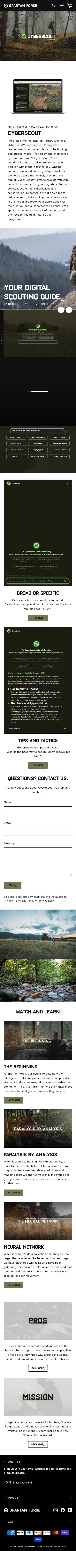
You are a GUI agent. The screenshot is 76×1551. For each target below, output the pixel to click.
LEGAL (9, 1521)
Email (7, 822)
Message (10, 843)
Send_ (13, 885)
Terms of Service (37, 900)
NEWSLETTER (14, 1462)
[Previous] (61, 310)
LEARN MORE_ (38, 1368)
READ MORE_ (38, 1444)
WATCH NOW (14, 1100)
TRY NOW (38, 618)
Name (7, 802)
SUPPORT (11, 1497)
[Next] (69, 310)
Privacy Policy (12, 900)
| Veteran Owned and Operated (52, 1546)
